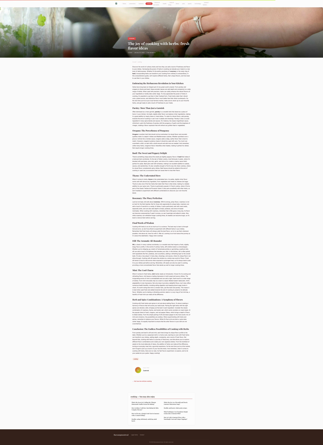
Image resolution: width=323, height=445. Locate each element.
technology (198, 3)
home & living (171, 3)
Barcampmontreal (121, 435)
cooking (149, 3)
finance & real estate (156, 3)
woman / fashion (206, 3)
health (164, 3)
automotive (132, 3)
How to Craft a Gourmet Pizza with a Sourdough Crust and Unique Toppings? (175, 418)
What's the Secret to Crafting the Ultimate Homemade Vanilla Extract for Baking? (144, 403)
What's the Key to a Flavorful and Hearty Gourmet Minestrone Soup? (176, 403)
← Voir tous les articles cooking (142, 381)
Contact (142, 435)
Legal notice (134, 435)
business (141, 3)
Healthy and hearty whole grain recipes (175, 408)
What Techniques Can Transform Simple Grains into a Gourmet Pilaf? (176, 412)
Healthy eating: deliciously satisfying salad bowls (144, 420)
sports (189, 3)
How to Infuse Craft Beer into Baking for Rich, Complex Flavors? (145, 409)
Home (124, 3)
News (177, 3)
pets (183, 3)
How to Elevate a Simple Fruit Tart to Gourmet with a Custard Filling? (145, 414)
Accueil (134, 62)
